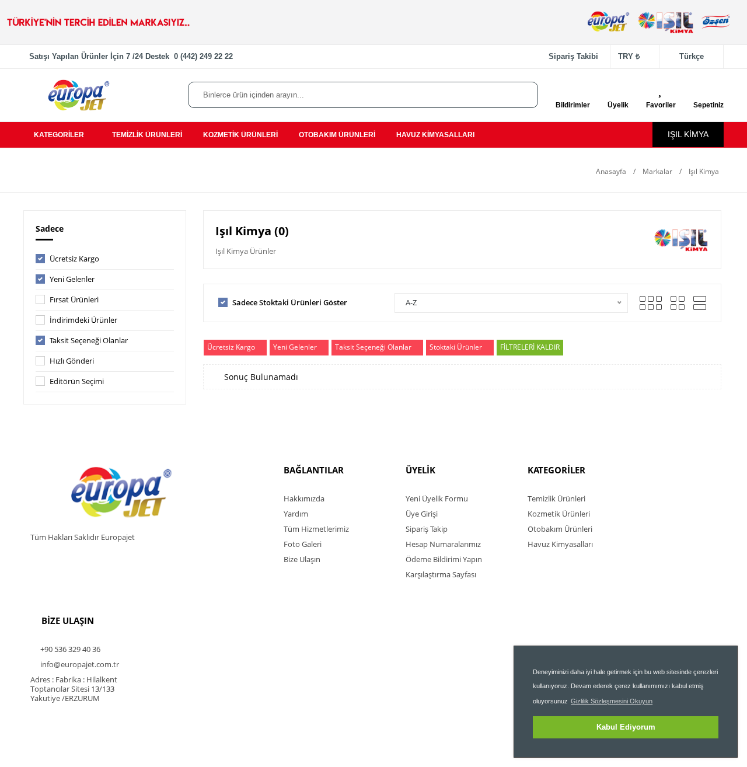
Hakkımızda (304, 498)
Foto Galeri (303, 544)
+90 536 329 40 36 (69, 649)
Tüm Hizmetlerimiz (316, 529)
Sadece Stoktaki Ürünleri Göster (289, 302)
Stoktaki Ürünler (456, 347)
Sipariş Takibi (573, 56)
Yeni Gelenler (72, 279)
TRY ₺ (629, 56)
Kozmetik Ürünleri (559, 513)
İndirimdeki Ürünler (83, 320)
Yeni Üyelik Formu (437, 498)
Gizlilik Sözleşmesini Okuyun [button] (611, 701)
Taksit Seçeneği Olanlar (89, 340)
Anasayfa (610, 171)
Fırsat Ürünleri (74, 299)
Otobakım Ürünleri (560, 529)
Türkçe (691, 56)
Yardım (296, 513)
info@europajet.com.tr (79, 664)
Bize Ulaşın (302, 559)
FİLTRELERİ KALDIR (530, 347)
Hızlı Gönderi (72, 360)
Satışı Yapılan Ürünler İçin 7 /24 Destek (131, 56)
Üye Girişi (422, 513)
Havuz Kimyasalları (560, 544)
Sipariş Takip (427, 529)
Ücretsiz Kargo (74, 258)
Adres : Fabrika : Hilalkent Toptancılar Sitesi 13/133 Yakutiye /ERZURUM (73, 689)
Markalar (657, 171)
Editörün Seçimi (77, 381)
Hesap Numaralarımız (443, 544)
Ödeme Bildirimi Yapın (444, 559)
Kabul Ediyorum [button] (625, 727)
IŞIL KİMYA (688, 134)
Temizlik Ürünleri (556, 498)
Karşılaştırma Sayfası (441, 574)
